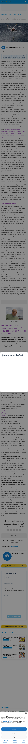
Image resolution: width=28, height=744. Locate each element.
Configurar (14, 737)
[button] (26, 713)
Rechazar (14, 733)
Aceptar (14, 729)
